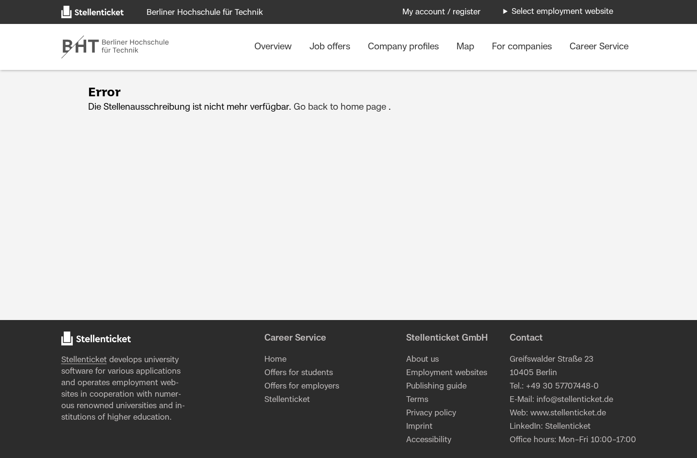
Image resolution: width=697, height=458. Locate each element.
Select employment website (562, 11)
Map (467, 47)
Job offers (331, 47)
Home (275, 359)
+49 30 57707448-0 (562, 386)
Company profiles (404, 47)
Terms (417, 399)
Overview (274, 47)
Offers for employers (301, 386)
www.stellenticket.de (568, 413)
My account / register (441, 12)
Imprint (419, 426)
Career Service (599, 47)
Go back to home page (340, 107)
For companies (523, 47)
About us (422, 359)
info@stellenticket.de (575, 399)
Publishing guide (436, 386)
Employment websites (446, 373)
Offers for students (298, 373)
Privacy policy (431, 413)
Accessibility (428, 440)
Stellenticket (84, 360)
